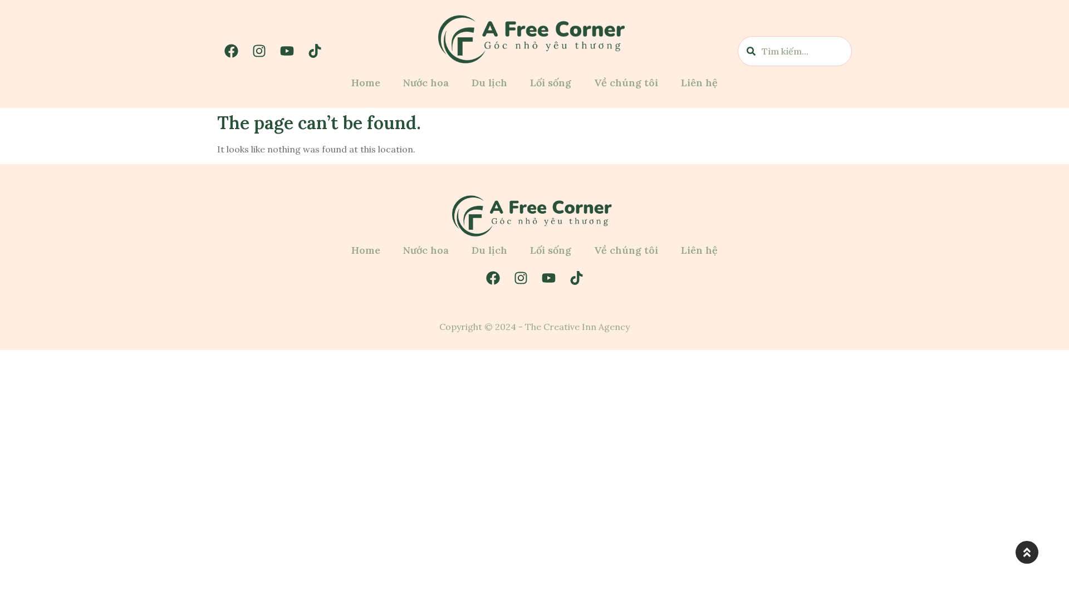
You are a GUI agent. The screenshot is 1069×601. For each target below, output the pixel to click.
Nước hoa (426, 82)
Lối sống (550, 82)
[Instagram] (259, 51)
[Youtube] (287, 51)
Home (365, 82)
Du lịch (489, 82)
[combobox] (795, 51)
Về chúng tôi (626, 82)
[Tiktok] (314, 51)
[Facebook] (231, 51)
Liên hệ (699, 82)
